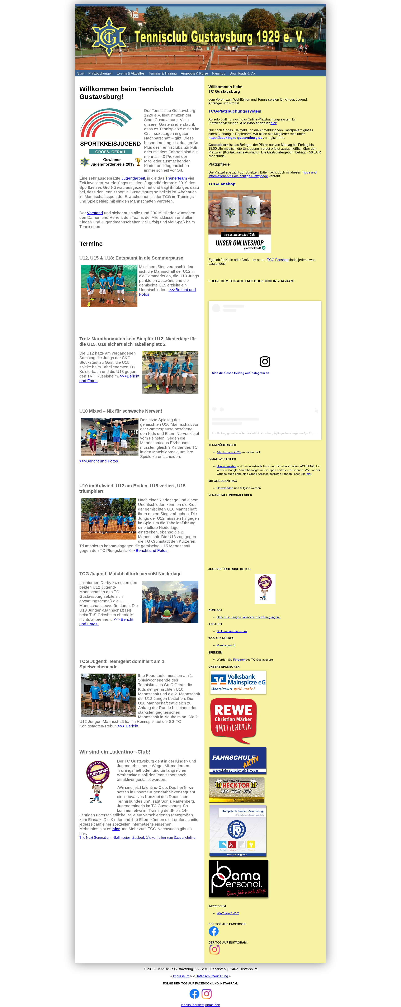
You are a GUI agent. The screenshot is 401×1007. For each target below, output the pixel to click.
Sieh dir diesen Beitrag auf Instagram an (240, 373)
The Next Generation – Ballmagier (104, 837)
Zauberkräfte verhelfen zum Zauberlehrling (163, 837)
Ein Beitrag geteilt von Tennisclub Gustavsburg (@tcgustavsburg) (255, 433)
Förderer (239, 659)
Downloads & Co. (243, 73)
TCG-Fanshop (221, 184)
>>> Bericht (128, 726)
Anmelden (212, 1005)
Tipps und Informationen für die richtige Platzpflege (262, 174)
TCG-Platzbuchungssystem (234, 111)
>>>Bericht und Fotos (98, 461)
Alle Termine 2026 (229, 452)
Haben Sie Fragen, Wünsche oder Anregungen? (248, 617)
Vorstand (95, 213)
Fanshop (218, 73)
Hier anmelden (226, 466)
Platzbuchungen (100, 73)
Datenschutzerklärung (211, 976)
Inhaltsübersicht (192, 1005)
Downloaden (225, 488)
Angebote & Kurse (194, 73)
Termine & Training (163, 73)
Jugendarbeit (133, 178)
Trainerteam (176, 178)
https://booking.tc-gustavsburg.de (235, 137)
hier (116, 829)
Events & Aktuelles (131, 73)
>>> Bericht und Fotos (148, 550)
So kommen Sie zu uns (232, 631)
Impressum (181, 976)
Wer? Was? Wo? (228, 913)
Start (80, 73)
